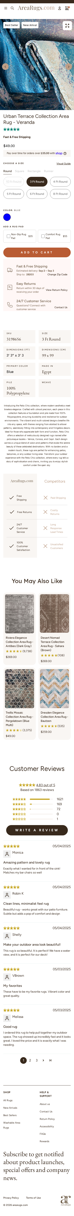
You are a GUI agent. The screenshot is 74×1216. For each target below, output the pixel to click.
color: (12, 210)
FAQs (43, 1133)
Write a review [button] (37, 830)
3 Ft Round (37, 181)
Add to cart (37, 252)
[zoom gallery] (67, 25)
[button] (11, 129)
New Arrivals (10, 1107)
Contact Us (60, 307)
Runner (48, 171)
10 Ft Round (13, 181)
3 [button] (37, 1060)
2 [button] (30, 1060)
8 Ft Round (60, 194)
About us (45, 1104)
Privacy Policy (11, 1197)
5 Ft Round (14, 194)
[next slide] (68, 66)
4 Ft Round (60, 181)
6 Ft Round (37, 194)
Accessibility (47, 1126)
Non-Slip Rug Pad (22, 236)
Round (7, 171)
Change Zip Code (57, 274)
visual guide (64, 163)
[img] (11, 846)
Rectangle (34, 171)
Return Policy (47, 1119)
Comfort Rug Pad (56, 236)
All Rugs (8, 1100)
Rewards (44, 1141)
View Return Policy (56, 290)
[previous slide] (5, 66)
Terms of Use (33, 1197)
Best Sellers (10, 1115)
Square (19, 171)
